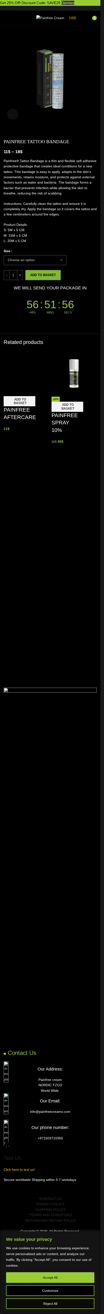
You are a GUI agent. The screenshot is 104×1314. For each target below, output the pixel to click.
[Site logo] (50, 18)
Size (7, 251)
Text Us (12, 1158)
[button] (19, 401)
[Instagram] (23, 1189)
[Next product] (18, 131)
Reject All (50, 1304)
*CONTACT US (50, 1199)
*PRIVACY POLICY (50, 1204)
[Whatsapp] (36, 1189)
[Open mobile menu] (5, 18)
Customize (50, 1291)
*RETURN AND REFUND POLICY (50, 1220)
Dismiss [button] (67, 3)
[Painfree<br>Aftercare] (26, 373)
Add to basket (43, 275)
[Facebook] (10, 1189)
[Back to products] (12, 131)
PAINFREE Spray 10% (65, 422)
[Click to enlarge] (12, 114)
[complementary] (50, 1272)
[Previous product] (6, 131)
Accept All (50, 1277)
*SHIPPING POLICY (50, 1210)
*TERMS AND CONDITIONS (50, 1215)
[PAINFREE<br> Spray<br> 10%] (74, 373)
